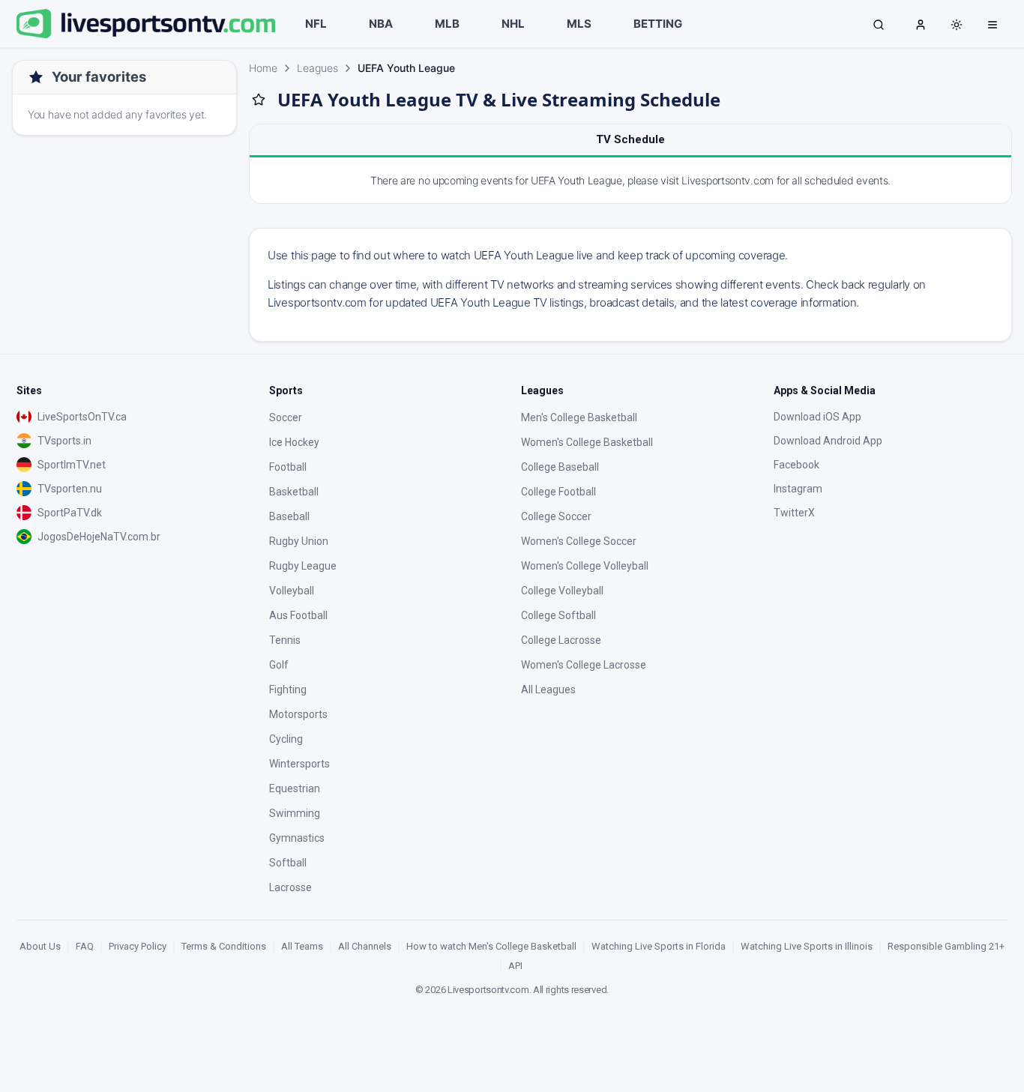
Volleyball (291, 591)
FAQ (85, 946)
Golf (279, 665)
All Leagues (548, 690)
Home (263, 67)
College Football (558, 492)
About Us (40, 946)
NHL (513, 23)
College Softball (558, 615)
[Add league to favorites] (258, 99)
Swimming (294, 813)
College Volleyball (562, 591)
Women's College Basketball (587, 442)
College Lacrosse (561, 640)
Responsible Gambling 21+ (946, 946)
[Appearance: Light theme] (957, 25)
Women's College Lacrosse (583, 665)
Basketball (294, 492)
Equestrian (294, 788)
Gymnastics (297, 838)
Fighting (288, 690)
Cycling (286, 739)
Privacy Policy (137, 946)
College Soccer (556, 516)
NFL (316, 23)
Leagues (317, 67)
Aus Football (298, 615)
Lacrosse (290, 887)
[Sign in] (921, 24)
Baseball (289, 516)
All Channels (364, 946)
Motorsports (298, 714)
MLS (579, 23)
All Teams (302, 946)
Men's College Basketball (579, 417)
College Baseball (560, 467)
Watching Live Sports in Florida (658, 946)
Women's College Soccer (578, 541)
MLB (447, 23)
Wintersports (299, 764)
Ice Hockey (294, 442)
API (515, 965)
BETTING (657, 23)
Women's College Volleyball (584, 566)
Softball (288, 863)
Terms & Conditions (223, 946)
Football (288, 467)
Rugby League (303, 566)
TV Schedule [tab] (630, 139)
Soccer (285, 417)
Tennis (285, 640)
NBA (381, 23)
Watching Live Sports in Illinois (807, 946)
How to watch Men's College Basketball (491, 946)
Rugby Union (298, 541)
